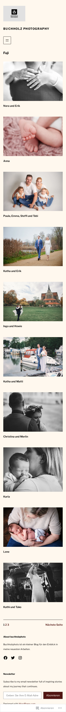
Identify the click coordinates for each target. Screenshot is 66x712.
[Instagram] (20, 658)
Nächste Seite (54, 624)
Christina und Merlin (15, 436)
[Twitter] (13, 658)
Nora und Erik (11, 105)
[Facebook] (5, 658)
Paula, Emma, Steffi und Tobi (20, 215)
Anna (6, 160)
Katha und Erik (12, 270)
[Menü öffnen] (7, 40)
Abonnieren (53, 695)
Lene (6, 551)
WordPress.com (27, 703)
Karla (6, 496)
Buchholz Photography (26, 28)
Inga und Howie (12, 326)
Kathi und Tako (12, 607)
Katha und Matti (13, 381)
